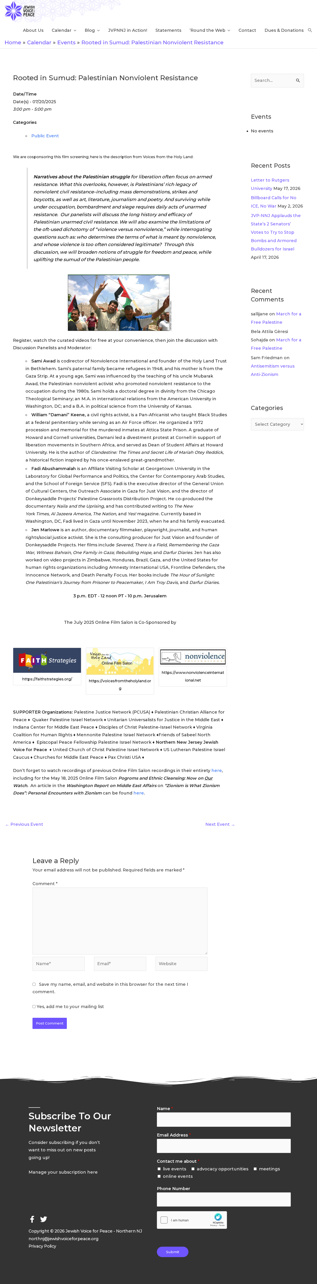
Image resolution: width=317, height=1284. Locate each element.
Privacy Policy (42, 1246)
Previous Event (24, 824)
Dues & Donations (284, 30)
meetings (269, 1169)
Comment (45, 883)
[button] (310, 30)
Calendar (61, 30)
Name (165, 1108)
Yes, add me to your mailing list (70, 1006)
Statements (168, 30)
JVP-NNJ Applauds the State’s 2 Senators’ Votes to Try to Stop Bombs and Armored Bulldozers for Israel (276, 232)
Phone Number (173, 1188)
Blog (90, 30)
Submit (172, 1252)
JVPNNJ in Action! (127, 30)
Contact (247, 30)
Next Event (220, 824)
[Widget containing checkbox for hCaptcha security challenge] (192, 1220)
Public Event (45, 135)
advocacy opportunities (222, 1169)
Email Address (174, 1135)
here (216, 770)
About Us (33, 30)
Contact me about (178, 1161)
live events (174, 1169)
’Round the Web (207, 30)
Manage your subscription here (63, 1172)
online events (178, 1176)
